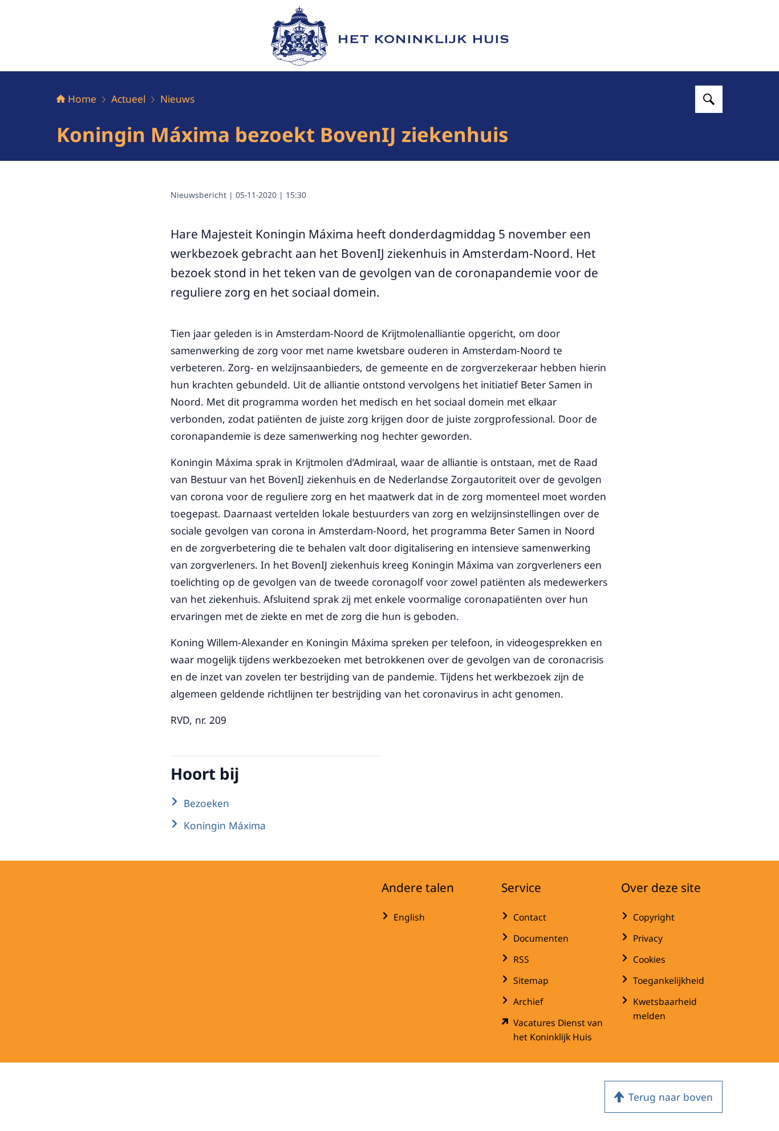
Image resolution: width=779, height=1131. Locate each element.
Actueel (128, 99)
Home (82, 99)
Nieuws (177, 99)
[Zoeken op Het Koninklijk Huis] (709, 99)
